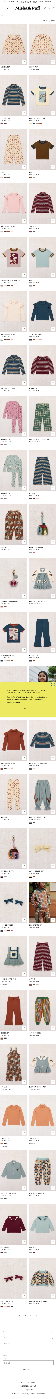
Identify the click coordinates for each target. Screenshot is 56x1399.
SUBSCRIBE (28, 708)
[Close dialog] (53, 684)
